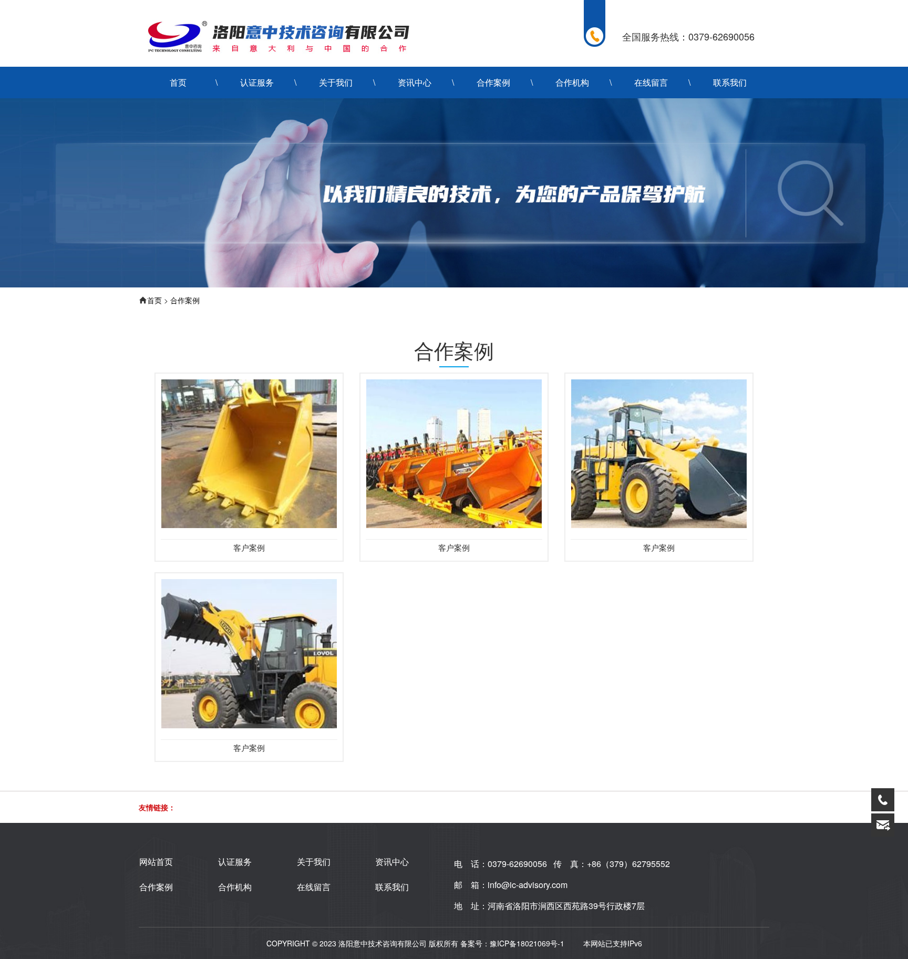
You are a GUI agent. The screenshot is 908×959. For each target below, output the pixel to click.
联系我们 (730, 82)
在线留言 (651, 82)
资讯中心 (414, 82)
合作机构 (572, 82)
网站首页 (156, 861)
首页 (178, 82)
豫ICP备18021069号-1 (527, 943)
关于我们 (336, 82)
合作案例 (493, 82)
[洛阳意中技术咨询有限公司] (278, 35)
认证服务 (257, 82)
